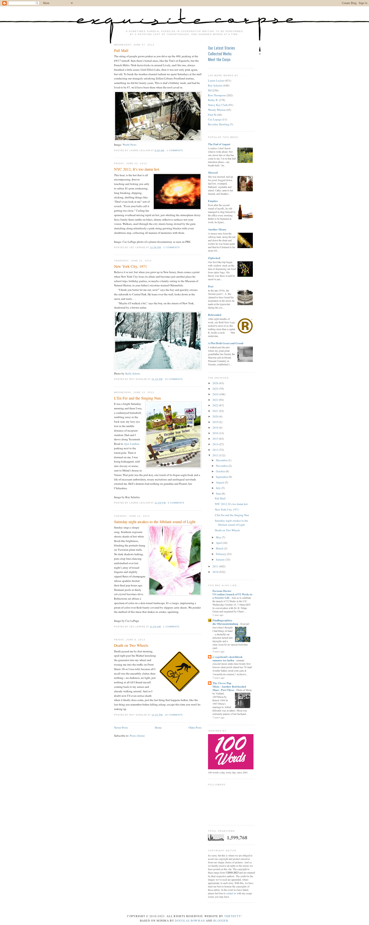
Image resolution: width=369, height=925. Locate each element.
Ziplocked (214, 258)
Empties (213, 201)
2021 (215, 411)
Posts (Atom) (137, 736)
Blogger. (221, 920)
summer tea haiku (223, 660)
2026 (215, 383)
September (222, 477)
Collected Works (219, 53)
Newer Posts (121, 727)
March (220, 548)
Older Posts (195, 727)
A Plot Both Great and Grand (225, 343)
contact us (231, 893)
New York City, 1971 (130, 266)
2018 (215, 427)
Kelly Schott (132, 373)
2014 (215, 444)
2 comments (171, 247)
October (221, 471)
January (221, 559)
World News (129, 144)
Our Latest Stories (221, 48)
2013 (215, 450)
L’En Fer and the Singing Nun (137, 398)
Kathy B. (213, 100)
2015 (215, 439)
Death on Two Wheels (131, 645)
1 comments (175, 150)
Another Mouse (217, 229)
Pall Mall (121, 50)
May (219, 537)
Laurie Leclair (216, 80)
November (222, 466)
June (219, 493)
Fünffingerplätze (222, 620)
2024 (215, 394)
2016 (215, 433)
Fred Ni (212, 115)
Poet (210, 286)
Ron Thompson (217, 95)
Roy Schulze (215, 85)
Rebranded (214, 315)
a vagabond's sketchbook (227, 657)
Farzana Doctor (221, 591)
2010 (215, 572)
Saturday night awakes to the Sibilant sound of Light (154, 521)
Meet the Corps (219, 59)
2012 (215, 455)
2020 (215, 416)
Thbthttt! (233, 916)
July (218, 488)
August (220, 482)
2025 (215, 389)
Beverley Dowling (218, 124)
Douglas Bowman (190, 920)
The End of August (219, 144)
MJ (210, 90)
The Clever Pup (221, 683)
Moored (213, 172)
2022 (215, 405)
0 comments (176, 503)
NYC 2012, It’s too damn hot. (137, 169)
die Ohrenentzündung (225, 624)
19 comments (174, 715)
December (222, 460)
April (219, 543)
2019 (215, 422)
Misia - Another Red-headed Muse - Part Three (229, 688)
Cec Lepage (215, 119)
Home (158, 727)
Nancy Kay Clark (218, 105)
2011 (215, 566)
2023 (215, 400)
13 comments (174, 379)
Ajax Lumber (131, 444)
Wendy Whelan (217, 110)
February (221, 554)
